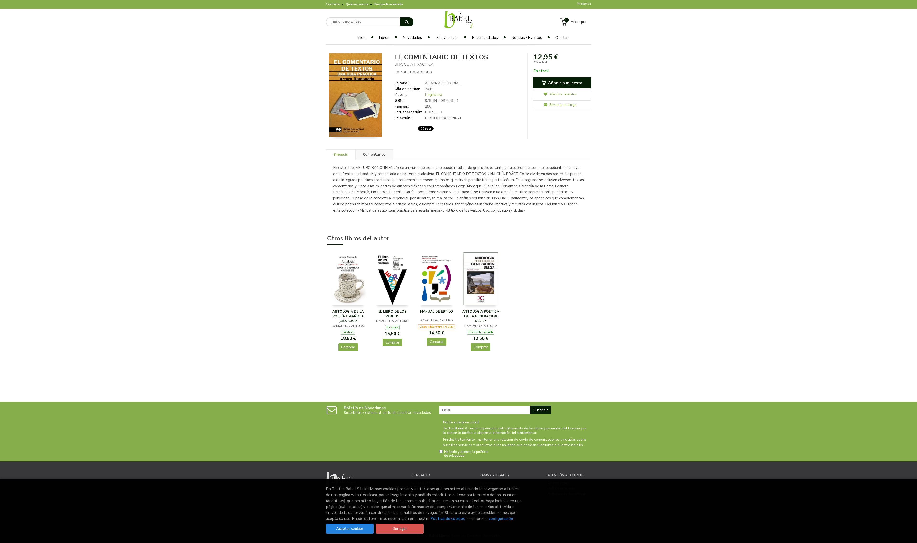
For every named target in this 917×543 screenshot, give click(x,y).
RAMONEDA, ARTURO (413, 72)
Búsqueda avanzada (388, 4)
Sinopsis (340, 154)
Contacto (333, 4)
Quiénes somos (357, 4)
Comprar (348, 347)
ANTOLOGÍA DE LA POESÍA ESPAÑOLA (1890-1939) (348, 316)
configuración (501, 518)
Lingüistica (433, 94)
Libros (384, 37)
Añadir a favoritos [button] (563, 94)
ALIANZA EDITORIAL (443, 83)
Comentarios (374, 154)
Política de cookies (447, 518)
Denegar (399, 528)
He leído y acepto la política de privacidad (466, 454)
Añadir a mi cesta (564, 83)
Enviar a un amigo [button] (562, 105)
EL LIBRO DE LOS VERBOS (392, 314)
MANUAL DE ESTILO (436, 311)
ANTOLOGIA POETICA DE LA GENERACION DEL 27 (480, 316)
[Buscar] (406, 21)
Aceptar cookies (350, 528)
